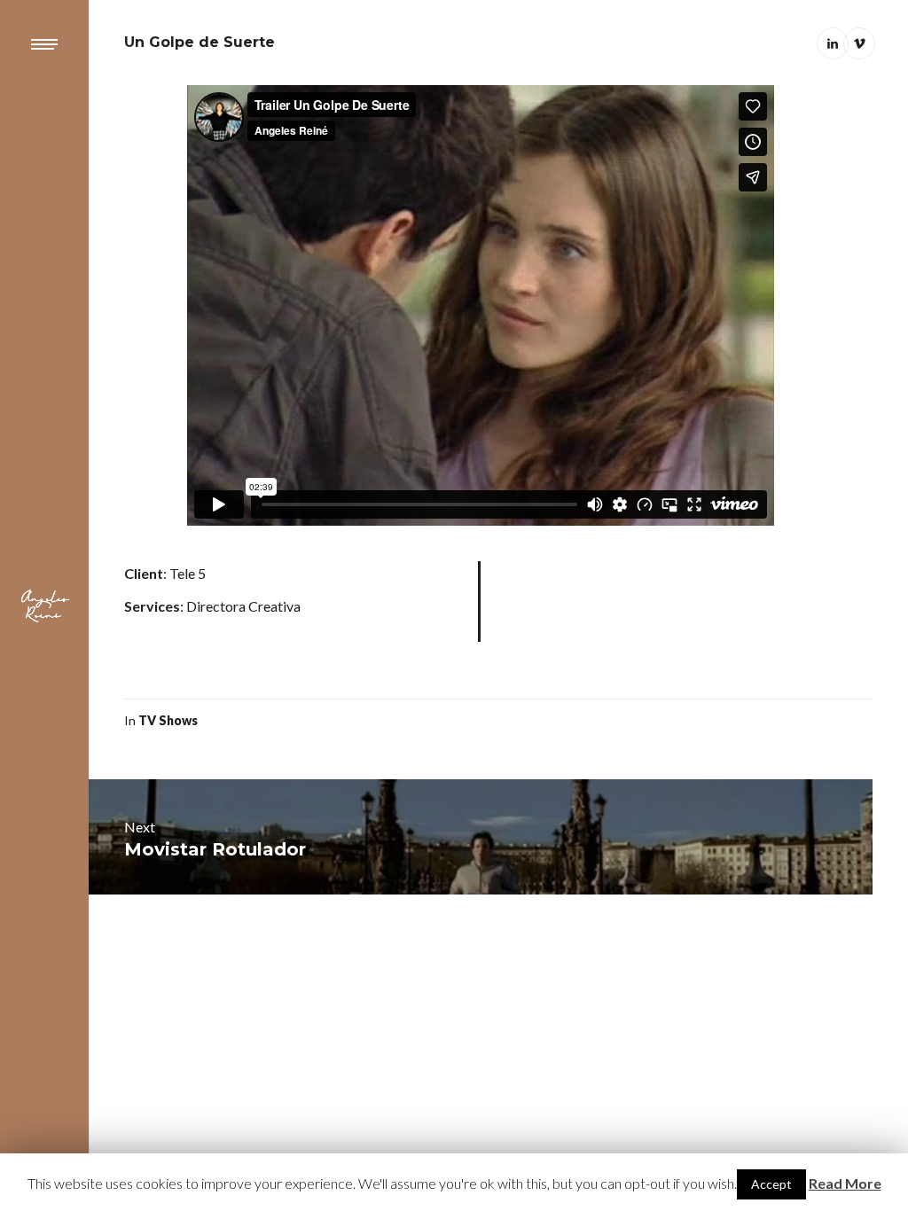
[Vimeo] (859, 43)
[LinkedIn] (832, 43)
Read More (845, 1183)
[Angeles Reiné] (44, 605)
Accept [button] (771, 1183)
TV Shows (168, 720)
